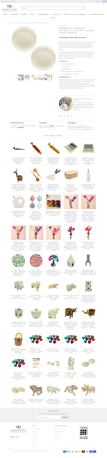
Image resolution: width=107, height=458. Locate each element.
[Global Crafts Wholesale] (54, 3)
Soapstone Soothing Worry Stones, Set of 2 (53, 363)
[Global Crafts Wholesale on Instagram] (17, 437)
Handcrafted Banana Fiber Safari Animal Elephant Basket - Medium (71, 312)
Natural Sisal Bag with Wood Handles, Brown (19, 339)
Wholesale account (68, 37)
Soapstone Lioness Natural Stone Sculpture (71, 390)
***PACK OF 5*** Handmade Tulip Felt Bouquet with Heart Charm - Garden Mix (71, 232)
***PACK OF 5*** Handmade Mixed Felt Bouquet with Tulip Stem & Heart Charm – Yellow (19, 232)
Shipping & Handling (58, 431)
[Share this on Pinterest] (68, 116)
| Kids (32, 14)
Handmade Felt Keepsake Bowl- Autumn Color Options (53, 201)
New (5, 14)
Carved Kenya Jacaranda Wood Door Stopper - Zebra (19, 148)
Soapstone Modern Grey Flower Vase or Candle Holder (88, 260)
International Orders (58, 433)
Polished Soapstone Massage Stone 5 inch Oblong (19, 390)
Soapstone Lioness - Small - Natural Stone (53, 286)
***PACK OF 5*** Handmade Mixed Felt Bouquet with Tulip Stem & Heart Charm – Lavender (36, 232)
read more (76, 109)
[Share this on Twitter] (60, 116)
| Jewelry (14, 14)
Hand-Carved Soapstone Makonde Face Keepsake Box (36, 312)
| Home (24, 14)
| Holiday (56, 14)
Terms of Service (35, 443)
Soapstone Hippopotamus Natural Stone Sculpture (53, 390)
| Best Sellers (69, 14)
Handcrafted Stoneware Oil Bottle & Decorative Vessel (19, 201)
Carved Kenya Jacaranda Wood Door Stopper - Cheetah (53, 148)
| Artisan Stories (96, 14)
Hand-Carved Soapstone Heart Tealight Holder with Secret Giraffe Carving (88, 286)
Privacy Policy (35, 433)
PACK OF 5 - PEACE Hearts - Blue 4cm (53, 339)
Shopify (45, 451)
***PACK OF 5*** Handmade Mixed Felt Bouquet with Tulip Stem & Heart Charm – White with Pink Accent (88, 201)
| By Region (81, 14)
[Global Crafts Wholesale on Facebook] (14, 437)
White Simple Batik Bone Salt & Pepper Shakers (36, 363)
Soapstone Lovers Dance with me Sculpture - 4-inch (71, 363)
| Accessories (43, 14)
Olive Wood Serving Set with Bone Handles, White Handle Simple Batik (36, 175)
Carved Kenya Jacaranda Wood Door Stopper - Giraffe (36, 148)
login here (77, 37)
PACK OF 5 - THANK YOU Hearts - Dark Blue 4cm (36, 339)
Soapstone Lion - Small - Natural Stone (71, 286)
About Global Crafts (36, 428)
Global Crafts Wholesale (19, 451)
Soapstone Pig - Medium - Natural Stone (19, 286)
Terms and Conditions (59, 428)
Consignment (57, 438)
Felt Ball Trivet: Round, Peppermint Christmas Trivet (36, 260)
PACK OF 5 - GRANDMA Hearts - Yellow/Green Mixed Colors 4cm (19, 363)
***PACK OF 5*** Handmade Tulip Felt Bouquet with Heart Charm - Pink (88, 232)
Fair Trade (34, 431)
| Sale (53, 18)
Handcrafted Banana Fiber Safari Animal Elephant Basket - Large (88, 312)
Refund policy (35, 446)
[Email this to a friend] (71, 116)
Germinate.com (34, 451)
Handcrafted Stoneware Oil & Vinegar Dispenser (88, 175)
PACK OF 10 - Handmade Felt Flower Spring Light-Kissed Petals (53, 260)
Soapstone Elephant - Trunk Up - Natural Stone (53, 312)
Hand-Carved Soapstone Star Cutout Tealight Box (19, 312)
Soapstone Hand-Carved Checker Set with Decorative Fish (88, 148)
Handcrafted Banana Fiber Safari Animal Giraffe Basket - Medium (19, 175)
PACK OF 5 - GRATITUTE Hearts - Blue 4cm (88, 339)
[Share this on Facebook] (64, 116)
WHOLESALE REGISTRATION (8, 1)
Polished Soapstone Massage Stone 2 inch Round (88, 363)
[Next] (55, 48)
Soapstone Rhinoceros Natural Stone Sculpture (88, 390)
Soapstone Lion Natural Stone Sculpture (36, 390)
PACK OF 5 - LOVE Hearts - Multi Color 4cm (71, 339)
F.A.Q (55, 441)
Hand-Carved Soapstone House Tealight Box (71, 260)
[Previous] (13, 48)
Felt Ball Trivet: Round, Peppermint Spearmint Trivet (19, 260)
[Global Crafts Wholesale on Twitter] (12, 437)
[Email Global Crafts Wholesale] (19, 437)
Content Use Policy (58, 436)
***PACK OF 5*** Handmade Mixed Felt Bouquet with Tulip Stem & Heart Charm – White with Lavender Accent (71, 201)
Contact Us (34, 436)
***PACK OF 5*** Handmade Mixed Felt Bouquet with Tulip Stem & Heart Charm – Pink (53, 232)
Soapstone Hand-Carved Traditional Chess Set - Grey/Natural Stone (71, 148)
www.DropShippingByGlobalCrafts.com (78, 127)
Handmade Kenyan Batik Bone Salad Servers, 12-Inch (53, 175)
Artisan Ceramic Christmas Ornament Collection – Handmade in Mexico (36, 201)
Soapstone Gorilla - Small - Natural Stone (36, 286)
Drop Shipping (35, 438)
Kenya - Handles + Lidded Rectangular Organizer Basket (71, 175)
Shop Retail (34, 441)
